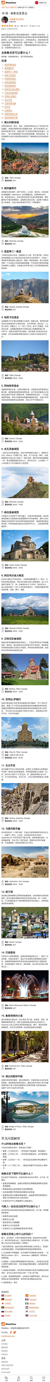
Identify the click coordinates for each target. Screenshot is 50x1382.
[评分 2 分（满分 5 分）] (5, 26)
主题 (6, 1380)
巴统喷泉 (8, 110)
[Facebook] (11, 1332)
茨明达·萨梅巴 (10, 96)
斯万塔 (7, 106)
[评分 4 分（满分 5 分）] (9, 26)
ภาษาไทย (33, 1315)
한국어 (32, 1311)
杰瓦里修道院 (10, 82)
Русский (8, 1311)
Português (9, 1307)
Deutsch (8, 1299)
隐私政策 (4, 1362)
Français (32, 1299)
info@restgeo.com (8, 1336)
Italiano (32, 1303)
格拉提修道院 (10, 85)
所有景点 (4, 1354)
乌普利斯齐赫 (10, 103)
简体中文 (43, 2)
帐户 (18, 1380)
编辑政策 (4, 1347)
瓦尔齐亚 (8, 99)
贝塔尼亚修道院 (11, 92)
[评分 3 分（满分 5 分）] (7, 26)
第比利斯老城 (10, 64)
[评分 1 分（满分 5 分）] (2, 26)
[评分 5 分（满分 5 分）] (12, 26)
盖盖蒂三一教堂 (11, 71)
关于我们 (4, 1344)
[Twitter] (14, 1332)
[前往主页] (11, 3)
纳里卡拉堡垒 (10, 75)
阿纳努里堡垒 (10, 78)
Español (32, 1295)
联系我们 (4, 1351)
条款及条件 (5, 1369)
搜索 (31, 1380)
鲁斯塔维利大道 (11, 113)
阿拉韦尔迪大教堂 (12, 89)
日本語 (8, 1303)
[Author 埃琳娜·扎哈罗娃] (5, 19)
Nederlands (34, 1307)
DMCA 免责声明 (7, 1365)
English (8, 1295)
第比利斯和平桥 (11, 117)
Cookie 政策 (5, 1372)
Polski (7, 1315)
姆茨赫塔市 (9, 68)
